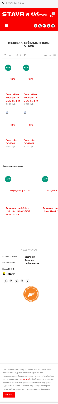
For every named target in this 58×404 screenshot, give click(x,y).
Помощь (29, 260)
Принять (9, 395)
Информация (31, 263)
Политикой (25, 379)
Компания (29, 257)
